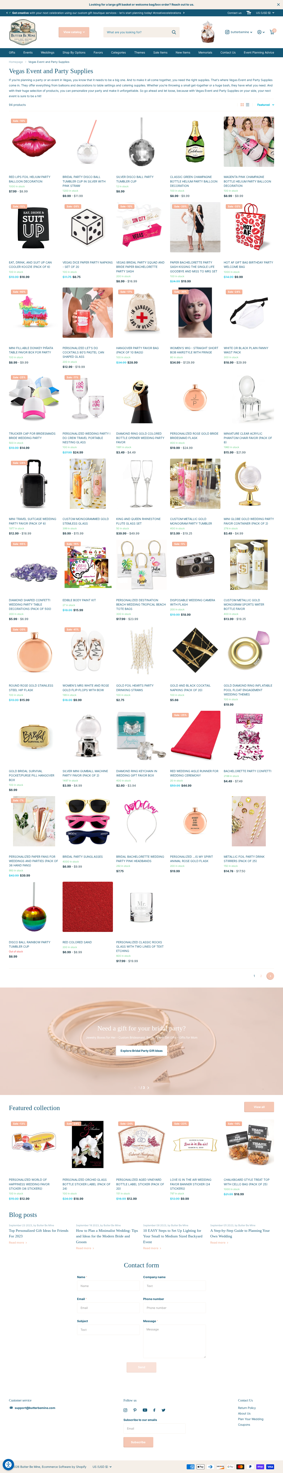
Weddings (47, 52)
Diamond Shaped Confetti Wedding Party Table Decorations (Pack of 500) (30, 604)
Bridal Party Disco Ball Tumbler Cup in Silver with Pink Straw (84, 181)
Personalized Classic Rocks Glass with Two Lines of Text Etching (140, 946)
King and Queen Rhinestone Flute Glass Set (138, 521)
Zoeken (174, 32)
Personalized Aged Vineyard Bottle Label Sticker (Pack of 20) (140, 1184)
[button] (7, 12)
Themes (139, 52)
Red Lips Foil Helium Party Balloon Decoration (29, 179)
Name (82, 1277)
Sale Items (160, 52)
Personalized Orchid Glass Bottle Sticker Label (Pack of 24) (86, 1184)
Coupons (244, 1424)
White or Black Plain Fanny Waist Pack (246, 350)
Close (278, 4)
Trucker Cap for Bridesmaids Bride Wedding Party (32, 436)
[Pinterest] (135, 1410)
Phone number (153, 1299)
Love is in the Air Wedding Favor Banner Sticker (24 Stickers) (190, 1184)
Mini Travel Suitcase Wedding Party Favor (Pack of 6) (32, 521)
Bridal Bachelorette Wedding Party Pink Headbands (140, 859)
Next (183, 12)
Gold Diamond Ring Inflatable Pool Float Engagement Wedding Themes (248, 690)
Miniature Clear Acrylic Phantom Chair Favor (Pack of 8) (248, 438)
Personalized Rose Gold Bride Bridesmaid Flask (194, 436)
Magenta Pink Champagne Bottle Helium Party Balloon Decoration (247, 181)
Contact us (234, 12)
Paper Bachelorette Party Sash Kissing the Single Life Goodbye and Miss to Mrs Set (193, 267)
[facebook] (154, 1410)
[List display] (247, 104)
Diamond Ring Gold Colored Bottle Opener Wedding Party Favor (140, 438)
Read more (17, 1242)
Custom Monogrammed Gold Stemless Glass (86, 521)
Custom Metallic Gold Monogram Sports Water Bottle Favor (244, 604)
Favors (98, 52)
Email (82, 1299)
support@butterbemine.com (35, 1408)
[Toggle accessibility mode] (249, 13)
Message (150, 1321)
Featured (263, 104)
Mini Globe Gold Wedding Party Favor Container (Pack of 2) (249, 521)
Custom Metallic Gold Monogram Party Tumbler (191, 521)
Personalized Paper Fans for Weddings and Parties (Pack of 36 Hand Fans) (33, 861)
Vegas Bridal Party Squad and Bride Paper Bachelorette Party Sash (140, 267)
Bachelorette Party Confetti (247, 771)
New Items (183, 52)
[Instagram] (125, 1410)
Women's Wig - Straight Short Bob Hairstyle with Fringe (194, 350)
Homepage (16, 61)
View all (259, 1107)
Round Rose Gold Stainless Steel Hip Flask (31, 688)
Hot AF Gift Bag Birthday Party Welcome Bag (248, 264)
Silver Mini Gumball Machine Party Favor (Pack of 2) (85, 773)
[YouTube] (145, 1410)
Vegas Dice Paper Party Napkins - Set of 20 (88, 264)
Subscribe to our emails (140, 1420)
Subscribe (138, 1442)
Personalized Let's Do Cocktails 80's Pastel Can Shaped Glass (83, 352)
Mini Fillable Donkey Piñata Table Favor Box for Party (31, 350)
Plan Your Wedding (251, 1419)
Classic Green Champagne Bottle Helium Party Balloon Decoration (194, 181)
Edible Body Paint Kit (79, 600)
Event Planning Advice (259, 52)
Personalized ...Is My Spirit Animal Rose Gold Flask (191, 859)
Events (28, 52)
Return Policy (247, 1408)
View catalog (72, 32)
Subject (82, 1321)
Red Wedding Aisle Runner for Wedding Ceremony (194, 773)
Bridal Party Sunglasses (83, 856)
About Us (244, 1413)
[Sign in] (261, 32)
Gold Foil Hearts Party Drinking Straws (135, 688)
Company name (154, 1277)
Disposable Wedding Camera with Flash (192, 602)
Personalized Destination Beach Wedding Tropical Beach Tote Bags (141, 604)
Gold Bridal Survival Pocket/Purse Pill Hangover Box (31, 775)
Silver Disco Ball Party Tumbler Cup (135, 179)
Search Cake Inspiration (141, 1050)
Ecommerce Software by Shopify (64, 1466)
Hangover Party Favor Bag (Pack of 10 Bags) (137, 350)
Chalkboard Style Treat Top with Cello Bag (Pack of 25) (247, 1182)
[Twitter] (163, 1410)
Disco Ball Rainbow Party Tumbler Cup (29, 944)
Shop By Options (74, 52)
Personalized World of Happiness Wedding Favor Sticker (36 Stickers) (29, 1184)
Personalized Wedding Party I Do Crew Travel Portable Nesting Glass (86, 438)
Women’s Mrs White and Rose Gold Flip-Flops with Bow (86, 688)
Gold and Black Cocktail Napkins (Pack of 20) (190, 688)
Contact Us (228, 52)
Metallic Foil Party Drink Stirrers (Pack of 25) (244, 859)
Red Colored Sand (77, 942)
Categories (118, 52)
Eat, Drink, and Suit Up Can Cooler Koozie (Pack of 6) (30, 264)
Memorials (205, 52)
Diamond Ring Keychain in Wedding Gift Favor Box (136, 773)
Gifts (12, 52)
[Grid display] (242, 104)
